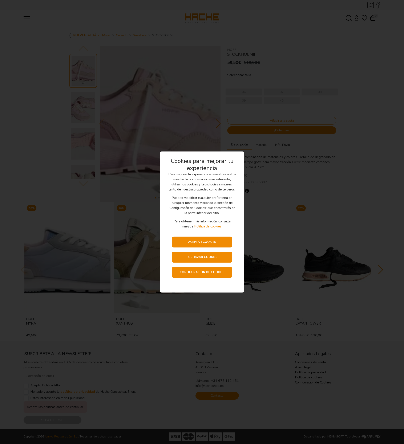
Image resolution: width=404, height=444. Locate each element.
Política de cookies (208, 226)
